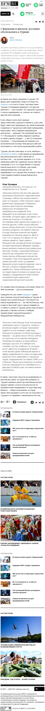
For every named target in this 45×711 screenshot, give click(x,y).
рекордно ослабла (9, 154)
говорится (5, 104)
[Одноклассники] (43, 21)
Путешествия (18, 24)
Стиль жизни (5, 24)
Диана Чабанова (16, 40)
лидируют (27, 294)
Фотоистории (7, 477)
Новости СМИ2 (6, 471)
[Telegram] (39, 21)
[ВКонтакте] (36, 21)
